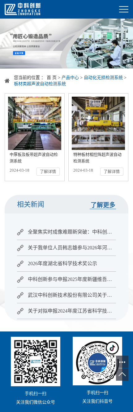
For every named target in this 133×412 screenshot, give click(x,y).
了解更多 (103, 205)
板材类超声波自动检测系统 (40, 83)
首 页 (52, 77)
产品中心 (70, 77)
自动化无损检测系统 (103, 77)
